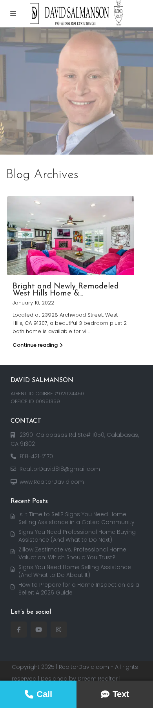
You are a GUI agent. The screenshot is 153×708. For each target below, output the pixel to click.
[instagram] (59, 630)
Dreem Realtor (98, 679)
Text (121, 694)
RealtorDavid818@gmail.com (60, 469)
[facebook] (19, 630)
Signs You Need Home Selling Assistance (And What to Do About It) (74, 571)
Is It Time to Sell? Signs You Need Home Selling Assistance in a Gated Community (76, 518)
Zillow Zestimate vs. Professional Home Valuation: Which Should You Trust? (72, 553)
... (89, 331)
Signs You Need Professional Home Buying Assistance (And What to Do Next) (77, 536)
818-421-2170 (36, 456)
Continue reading (35, 345)
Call (44, 694)
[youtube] (39, 630)
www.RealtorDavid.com (52, 482)
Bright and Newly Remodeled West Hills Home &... (66, 290)
